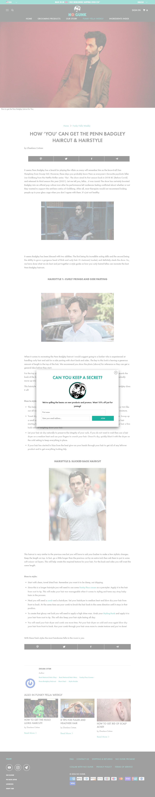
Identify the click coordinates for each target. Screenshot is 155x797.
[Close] (115, 372)
